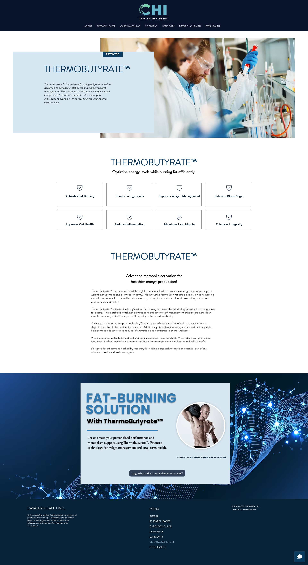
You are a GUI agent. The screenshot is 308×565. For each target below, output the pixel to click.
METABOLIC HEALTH (162, 541)
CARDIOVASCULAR (161, 526)
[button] (130, 26)
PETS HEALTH (158, 546)
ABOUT (154, 516)
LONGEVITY (156, 536)
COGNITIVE (156, 531)
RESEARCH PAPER (160, 521)
